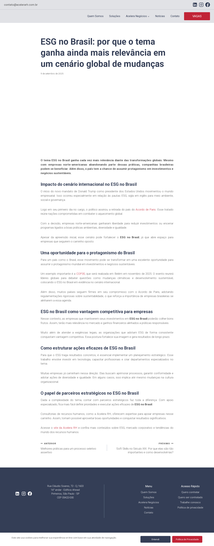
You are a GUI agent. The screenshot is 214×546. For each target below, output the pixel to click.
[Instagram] (201, 4)
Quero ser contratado (190, 497)
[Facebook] (207, 4)
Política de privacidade (190, 507)
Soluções (114, 16)
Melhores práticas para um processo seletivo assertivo (68, 448)
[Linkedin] (195, 4)
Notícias (160, 16)
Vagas (197, 16)
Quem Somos (95, 16)
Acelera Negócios (148, 502)
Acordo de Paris (146, 209)
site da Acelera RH (65, 427)
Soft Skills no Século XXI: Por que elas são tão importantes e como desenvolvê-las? (144, 448)
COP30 (80, 273)
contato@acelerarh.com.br (21, 4)
